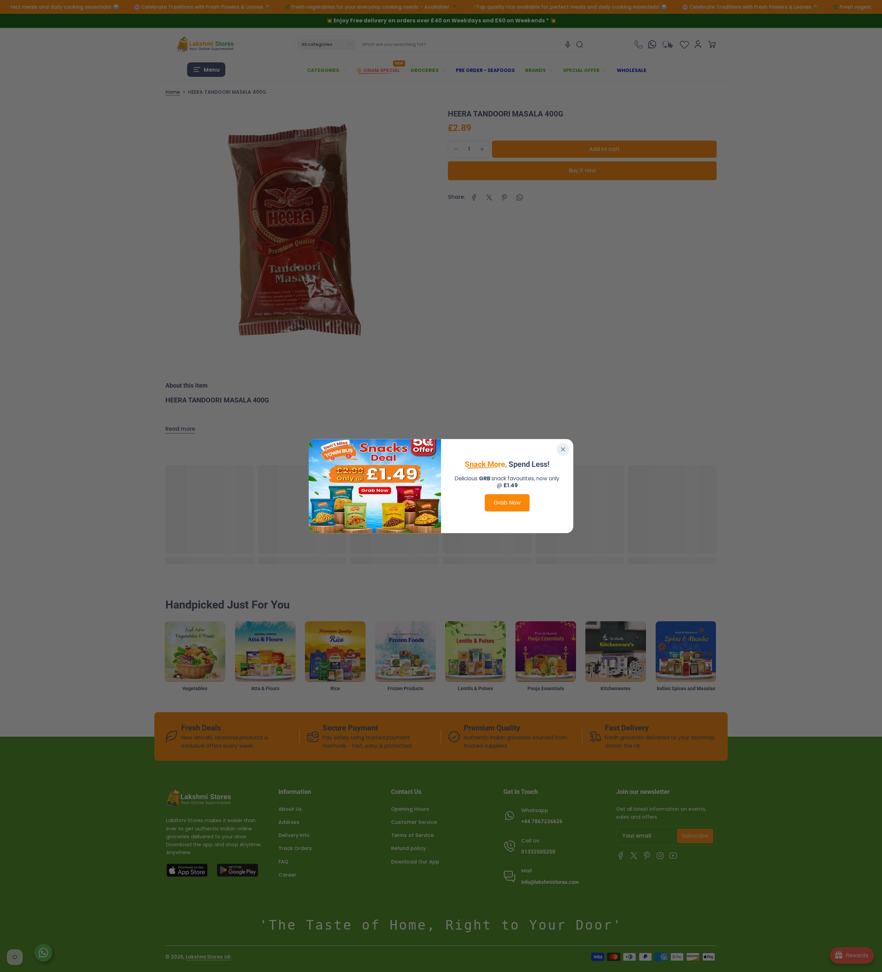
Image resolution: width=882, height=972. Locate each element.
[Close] (563, 449)
